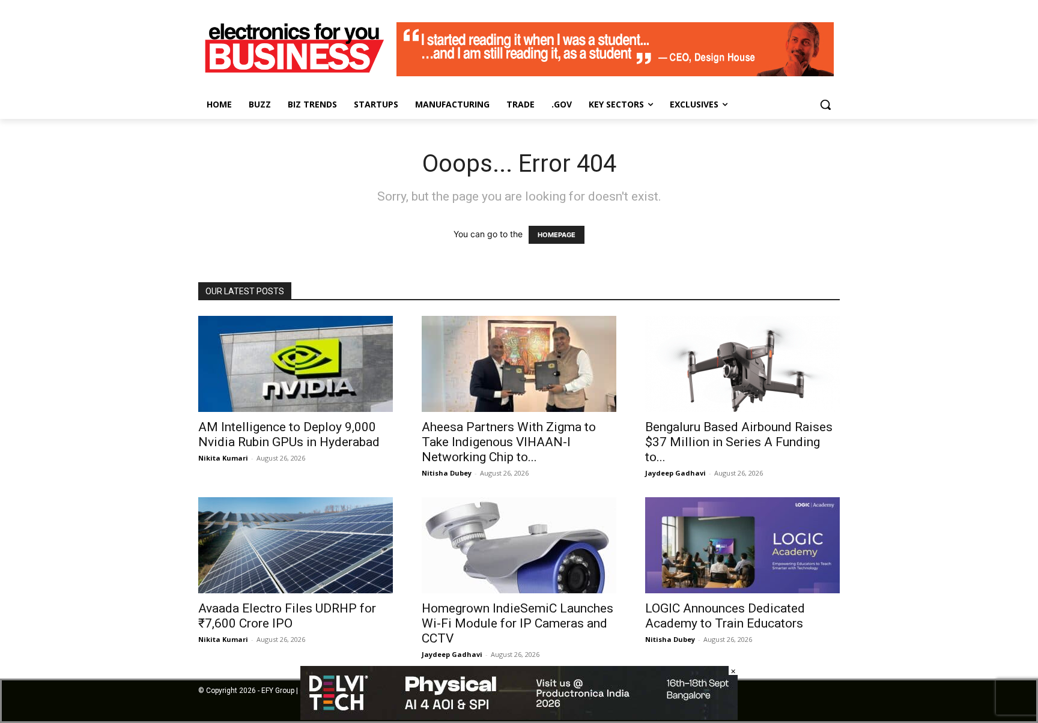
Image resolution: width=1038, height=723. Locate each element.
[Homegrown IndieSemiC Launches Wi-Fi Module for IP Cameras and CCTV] (519, 545)
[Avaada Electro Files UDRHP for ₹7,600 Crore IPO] (295, 545)
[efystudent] (615, 73)
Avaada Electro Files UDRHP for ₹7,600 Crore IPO (287, 616)
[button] (825, 104)
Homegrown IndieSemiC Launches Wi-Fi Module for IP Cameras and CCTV (517, 623)
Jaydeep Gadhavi (675, 472)
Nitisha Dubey (447, 472)
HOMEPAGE (556, 235)
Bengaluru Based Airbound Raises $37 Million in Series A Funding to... (739, 442)
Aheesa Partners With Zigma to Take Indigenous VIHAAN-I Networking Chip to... (509, 442)
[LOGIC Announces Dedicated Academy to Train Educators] (742, 545)
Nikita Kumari (223, 457)
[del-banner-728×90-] (519, 717)
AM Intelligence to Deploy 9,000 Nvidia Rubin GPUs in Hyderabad (290, 434)
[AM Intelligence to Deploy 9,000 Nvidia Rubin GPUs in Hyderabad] (295, 364)
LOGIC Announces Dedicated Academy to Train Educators (725, 616)
